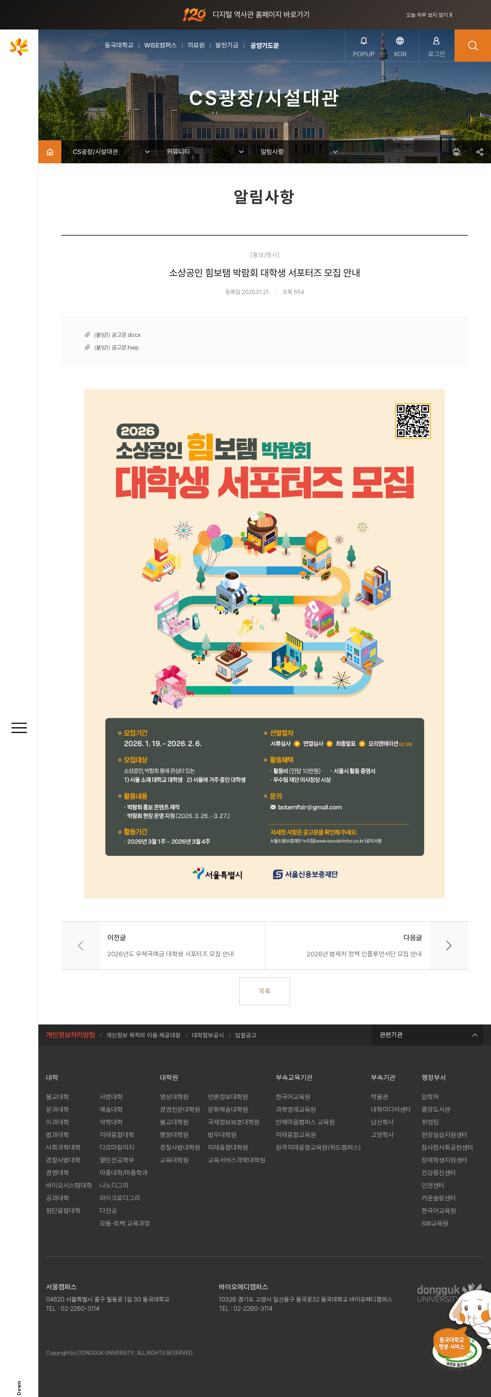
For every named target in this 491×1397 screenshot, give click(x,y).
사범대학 (111, 1097)
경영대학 (57, 1173)
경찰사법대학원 (180, 1147)
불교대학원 (174, 1122)
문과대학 (57, 1109)
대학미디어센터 (391, 1109)
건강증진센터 (439, 1173)
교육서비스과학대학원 (236, 1160)
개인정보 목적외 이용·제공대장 (143, 1035)
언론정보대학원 (228, 1097)
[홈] (49, 151)
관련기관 (391, 1035)
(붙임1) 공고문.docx (117, 335)
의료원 (196, 45)
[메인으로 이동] (19, 46)
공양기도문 (264, 45)
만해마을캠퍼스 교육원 (305, 1122)
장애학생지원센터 (445, 1160)
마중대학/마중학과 (124, 1173)
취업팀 (430, 1122)
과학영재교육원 (296, 1109)
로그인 (436, 54)
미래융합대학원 (228, 1147)
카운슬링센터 (439, 1198)
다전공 (108, 1211)
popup (364, 54)
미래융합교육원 (296, 1135)
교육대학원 (174, 1160)
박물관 (379, 1097)
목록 (264, 991)
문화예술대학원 (228, 1109)
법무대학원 (222, 1135)
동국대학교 (119, 45)
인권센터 (433, 1185)
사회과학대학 (63, 1147)
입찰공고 (246, 1035)
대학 (52, 1078)
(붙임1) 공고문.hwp (116, 347)
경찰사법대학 (63, 1160)
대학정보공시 (208, 1035)
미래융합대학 (117, 1135)
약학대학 (111, 1122)
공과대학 (57, 1198)
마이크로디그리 (120, 1198)
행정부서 (434, 1078)
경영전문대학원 (180, 1109)
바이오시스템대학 (69, 1185)
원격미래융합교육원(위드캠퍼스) (318, 1147)
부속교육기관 (294, 1078)
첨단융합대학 (63, 1211)
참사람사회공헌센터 (447, 1147)
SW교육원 (435, 1223)
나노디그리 (114, 1185)
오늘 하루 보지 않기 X (429, 15)
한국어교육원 (293, 1097)
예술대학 (111, 1109)
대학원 (169, 1078)
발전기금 (227, 45)
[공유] (479, 151)
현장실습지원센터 (445, 1135)
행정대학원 (174, 1135)
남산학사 (382, 1122)
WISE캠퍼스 (160, 45)
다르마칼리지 (117, 1147)
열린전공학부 (117, 1160)
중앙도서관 (436, 1109)
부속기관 (383, 1078)
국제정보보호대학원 (234, 1122)
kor (400, 54)
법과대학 (57, 1135)
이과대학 (57, 1122)
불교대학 (57, 1097)
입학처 (430, 1097)
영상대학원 (174, 1097)
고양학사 (382, 1135)
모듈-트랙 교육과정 (125, 1223)
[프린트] (456, 151)
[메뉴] (19, 728)
